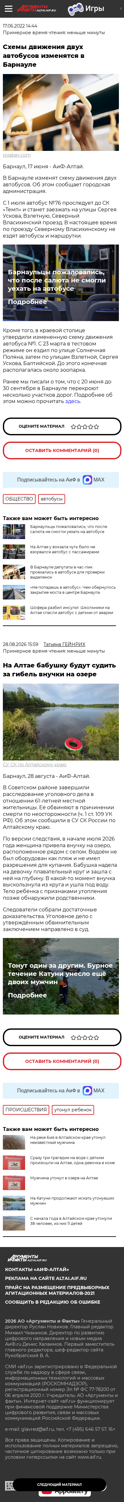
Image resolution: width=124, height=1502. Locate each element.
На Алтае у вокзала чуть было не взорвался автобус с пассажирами (64, 549)
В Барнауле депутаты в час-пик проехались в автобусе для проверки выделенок (67, 572)
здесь (72, 401)
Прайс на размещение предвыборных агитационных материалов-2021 (57, 1290)
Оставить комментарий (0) (62, 450)
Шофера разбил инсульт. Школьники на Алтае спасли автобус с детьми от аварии (71, 610)
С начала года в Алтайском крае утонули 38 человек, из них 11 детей (71, 1221)
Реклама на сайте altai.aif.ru (46, 1278)
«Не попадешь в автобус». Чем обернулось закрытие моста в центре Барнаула (73, 590)
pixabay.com (17, 155)
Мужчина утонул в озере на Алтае (64, 1178)
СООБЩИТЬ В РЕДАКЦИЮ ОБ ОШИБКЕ (52, 1302)
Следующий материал (59, 1485)
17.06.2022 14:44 (20, 26)
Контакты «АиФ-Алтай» (37, 1269)
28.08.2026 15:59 (20, 644)
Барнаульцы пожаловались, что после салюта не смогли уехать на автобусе (57, 280)
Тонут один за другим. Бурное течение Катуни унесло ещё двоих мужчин (60, 974)
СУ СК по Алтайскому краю (34, 764)
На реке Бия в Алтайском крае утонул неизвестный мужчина (68, 1140)
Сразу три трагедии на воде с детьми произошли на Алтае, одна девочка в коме (72, 1160)
